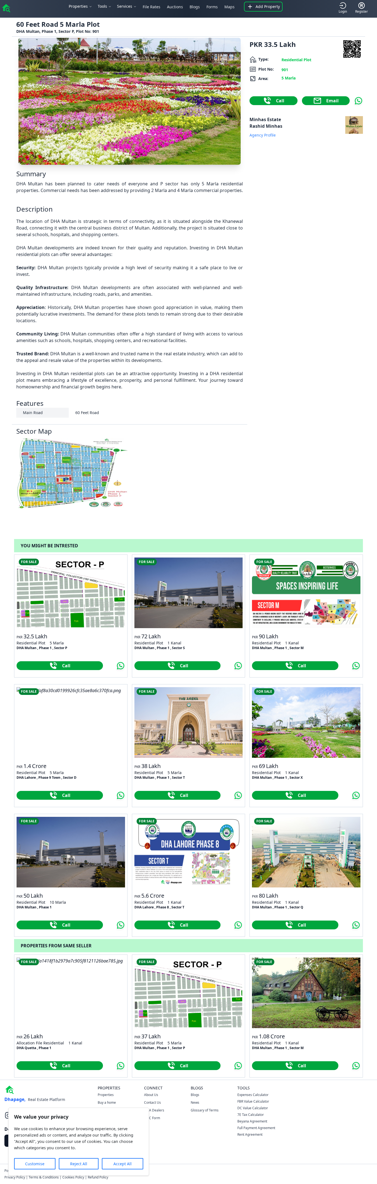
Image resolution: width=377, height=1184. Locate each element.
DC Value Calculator (252, 1108)
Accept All (122, 1163)
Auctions (175, 6)
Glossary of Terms (205, 1110)
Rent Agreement (249, 1134)
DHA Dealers (154, 1110)
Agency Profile (262, 135)
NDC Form (152, 1118)
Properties (106, 1094)
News (195, 1102)
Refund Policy (98, 1177)
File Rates (151, 6)
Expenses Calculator (253, 1094)
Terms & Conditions (44, 1177)
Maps (229, 6)
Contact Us (152, 1102)
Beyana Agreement (252, 1121)
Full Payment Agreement (256, 1128)
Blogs (195, 6)
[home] (6, 8)
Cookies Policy (73, 1177)
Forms (212, 6)
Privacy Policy (14, 1177)
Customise (34, 1163)
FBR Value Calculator (253, 1101)
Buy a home (107, 1102)
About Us (151, 1094)
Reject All (78, 1163)
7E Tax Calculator (250, 1114)
